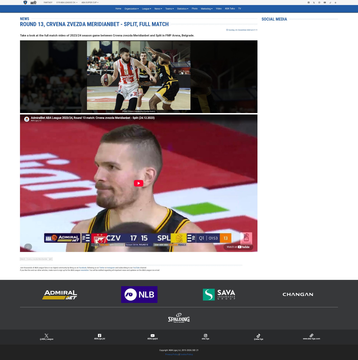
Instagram (111, 268)
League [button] (145, 8)
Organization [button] (131, 8)
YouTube (136, 268)
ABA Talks (230, 8)
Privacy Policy (172, 354)
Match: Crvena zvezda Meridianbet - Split (36, 259)
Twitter (102, 268)
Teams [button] (168, 8)
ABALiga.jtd (99, 339)
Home (118, 8)
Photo (195, 8)
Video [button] (219, 8)
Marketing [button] (206, 8)
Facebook (82, 268)
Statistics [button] (182, 8)
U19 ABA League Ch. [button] (66, 2)
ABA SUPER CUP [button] (89, 2)
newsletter (85, 270)
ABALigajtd (152, 339)
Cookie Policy (186, 354)
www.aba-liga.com (311, 339)
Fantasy (48, 2)
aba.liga (205, 339)
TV (239, 8)
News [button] (157, 8)
